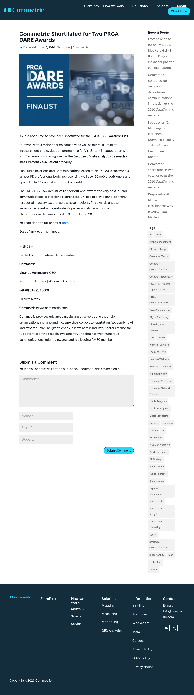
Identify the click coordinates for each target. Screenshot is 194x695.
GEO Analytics (112, 630)
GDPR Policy (141, 658)
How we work (113, 6)
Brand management (160, 242)
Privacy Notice (142, 667)
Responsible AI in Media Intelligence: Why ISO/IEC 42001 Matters (160, 206)
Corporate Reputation (161, 277)
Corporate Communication (158, 266)
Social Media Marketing (156, 524)
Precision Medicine (159, 444)
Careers (138, 640)
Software (77, 609)
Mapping (108, 605)
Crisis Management (160, 310)
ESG (151, 337)
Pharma (153, 430)
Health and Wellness (160, 366)
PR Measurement (158, 452)
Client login (179, 11)
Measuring (109, 614)
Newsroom (64, 47)
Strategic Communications (158, 545)
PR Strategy (155, 459)
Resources (139, 614)
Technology (155, 562)
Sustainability (156, 555)
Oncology (168, 423)
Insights (162, 6)
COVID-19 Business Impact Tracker (159, 287)
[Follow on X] (174, 628)
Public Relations (158, 474)
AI (150, 234)
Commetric (30, 47)
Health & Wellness (159, 359)
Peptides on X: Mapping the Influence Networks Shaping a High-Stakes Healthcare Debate (161, 140)
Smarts (76, 616)
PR (163, 430)
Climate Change (158, 249)
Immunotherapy (158, 373)
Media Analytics (158, 401)
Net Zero (154, 423)
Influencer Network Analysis (159, 391)
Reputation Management (156, 491)
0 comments (80, 47)
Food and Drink (157, 352)
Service (76, 624)
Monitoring (110, 622)
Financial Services (159, 345)
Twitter (153, 569)
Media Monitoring (158, 416)
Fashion (162, 337)
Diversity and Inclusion (156, 327)
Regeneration (156, 481)
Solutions (140, 6)
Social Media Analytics (156, 511)
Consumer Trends (158, 256)
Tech (170, 555)
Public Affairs (156, 466)
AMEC (158, 234)
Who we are (140, 623)
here (65, 223)
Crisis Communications (158, 300)
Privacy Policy (142, 649)
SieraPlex (91, 6)
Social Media (156, 501)
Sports (152, 534)
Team (136, 632)
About (181, 6)
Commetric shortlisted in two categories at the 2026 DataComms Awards (161, 175)
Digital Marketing (158, 317)
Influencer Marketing (160, 381)
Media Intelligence (159, 408)
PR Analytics (156, 437)
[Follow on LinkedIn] (166, 628)
